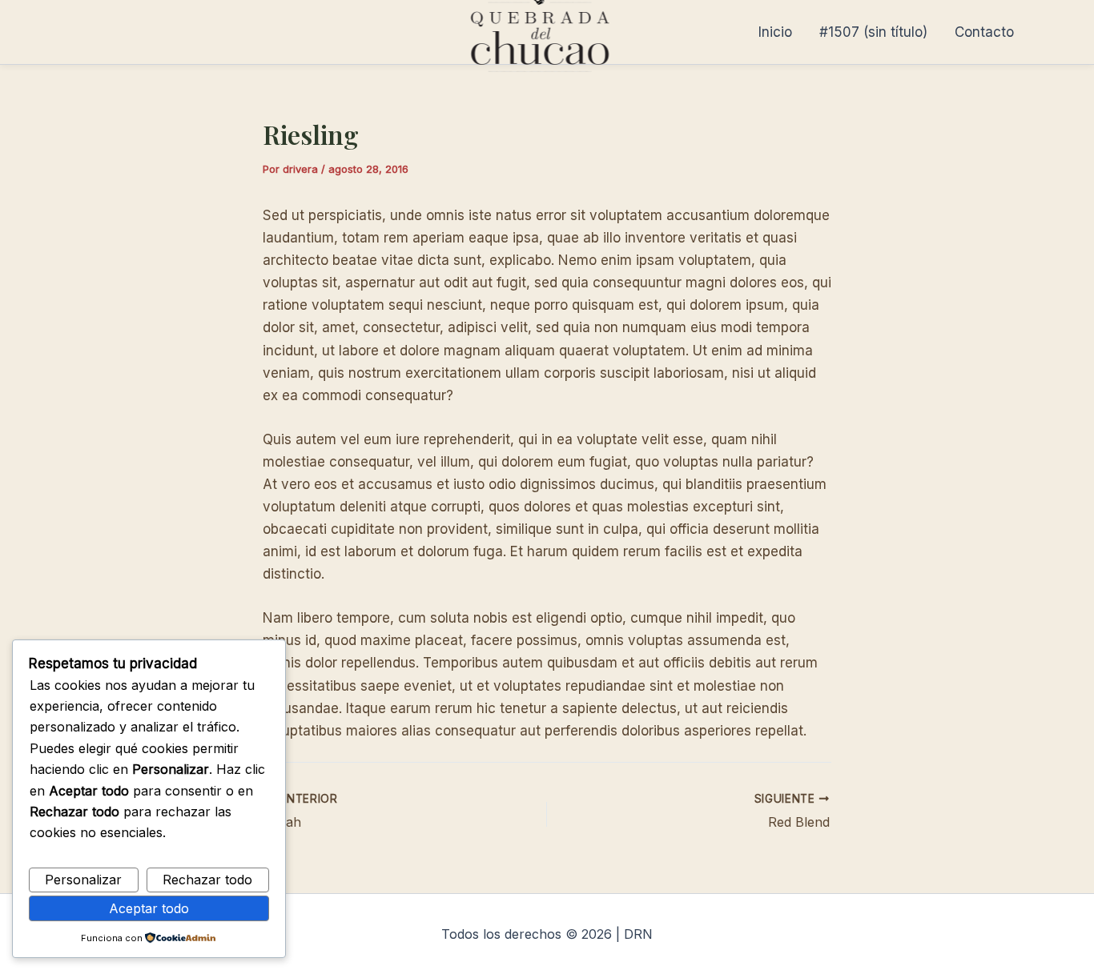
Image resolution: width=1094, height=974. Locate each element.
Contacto (984, 32)
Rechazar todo (207, 880)
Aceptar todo (149, 908)
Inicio (775, 32)
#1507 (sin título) (873, 32)
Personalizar (83, 880)
